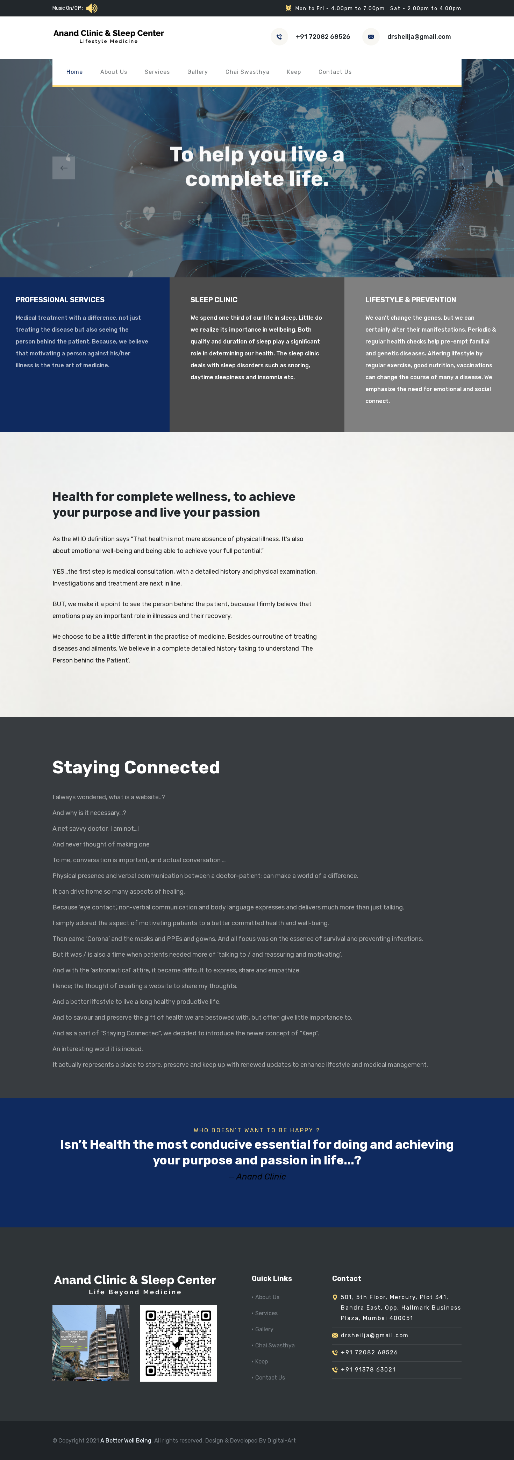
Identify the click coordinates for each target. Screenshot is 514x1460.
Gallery (197, 72)
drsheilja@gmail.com (419, 37)
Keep (294, 72)
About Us (113, 72)
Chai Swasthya (248, 72)
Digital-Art (281, 1440)
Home (74, 72)
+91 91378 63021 (368, 1369)
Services (157, 72)
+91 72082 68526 (323, 37)
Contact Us (335, 72)
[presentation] (63, 168)
